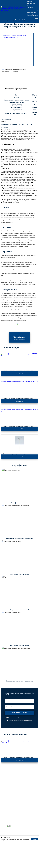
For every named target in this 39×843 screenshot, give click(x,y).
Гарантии (4, 127)
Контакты (5, 802)
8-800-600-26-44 (8, 809)
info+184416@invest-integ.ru (11, 811)
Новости (5, 798)
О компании (6, 800)
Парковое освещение (8, 775)
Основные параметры (9, 124)
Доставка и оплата (26, 124)
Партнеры (5, 795)
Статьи (5, 793)
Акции (4, 788)
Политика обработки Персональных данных (16, 834)
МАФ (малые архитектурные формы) (12, 782)
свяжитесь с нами (19, 339)
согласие (13, 717)
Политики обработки (16, 719)
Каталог (5, 770)
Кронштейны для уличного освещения (12, 779)
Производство (6, 786)
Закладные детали (7, 777)
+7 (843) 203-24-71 (19, 19)
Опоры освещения (7, 772)
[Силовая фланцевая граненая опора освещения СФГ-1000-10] (17, 36)
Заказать (3, 121)
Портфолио (6, 784)
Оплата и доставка (7, 791)
